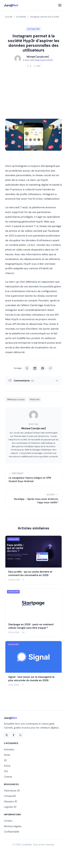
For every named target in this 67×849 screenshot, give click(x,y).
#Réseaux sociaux (16, 399)
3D (5, 760)
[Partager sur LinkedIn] (35, 368)
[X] (6, 735)
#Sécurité (34, 399)
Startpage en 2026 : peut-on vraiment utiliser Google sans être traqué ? (31, 626)
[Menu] (60, 5)
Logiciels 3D (10, 806)
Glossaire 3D (10, 801)
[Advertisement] (33, 93)
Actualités (21, 16)
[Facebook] (13, 735)
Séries (7, 754)
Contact (8, 820)
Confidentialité (11, 831)
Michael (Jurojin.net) (33, 428)
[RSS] (20, 735)
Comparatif (10, 796)
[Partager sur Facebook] (43, 368)
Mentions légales (12, 826)
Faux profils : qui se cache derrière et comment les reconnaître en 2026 (30, 573)
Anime (7, 765)
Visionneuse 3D (12, 790)
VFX (6, 771)
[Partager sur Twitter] (27, 368)
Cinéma (8, 776)
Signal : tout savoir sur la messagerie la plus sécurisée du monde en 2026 (31, 678)
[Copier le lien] (50, 368)
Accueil (8, 16)
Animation (9, 749)
